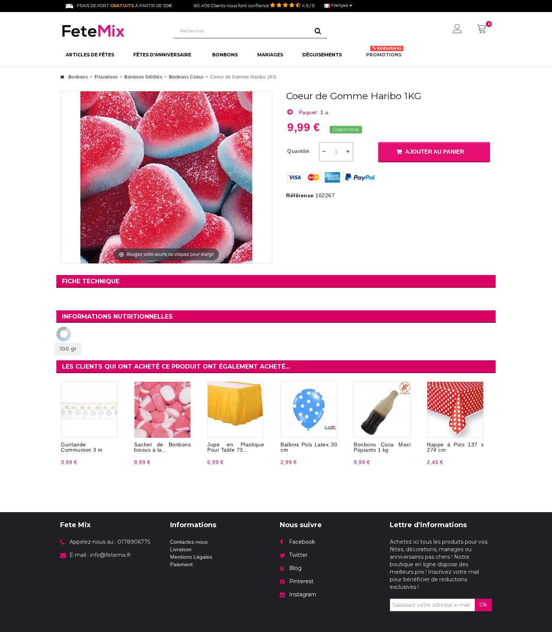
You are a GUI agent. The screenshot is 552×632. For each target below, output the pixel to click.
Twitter (298, 555)
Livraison (181, 549)
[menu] (457, 29)
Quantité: (299, 151)
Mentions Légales (191, 557)
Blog (295, 568)
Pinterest (301, 581)
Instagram (302, 594)
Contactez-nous (189, 542)
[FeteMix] (111, 30)
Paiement (181, 564)
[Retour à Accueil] (62, 79)
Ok (483, 604)
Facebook (302, 541)
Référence (300, 195)
